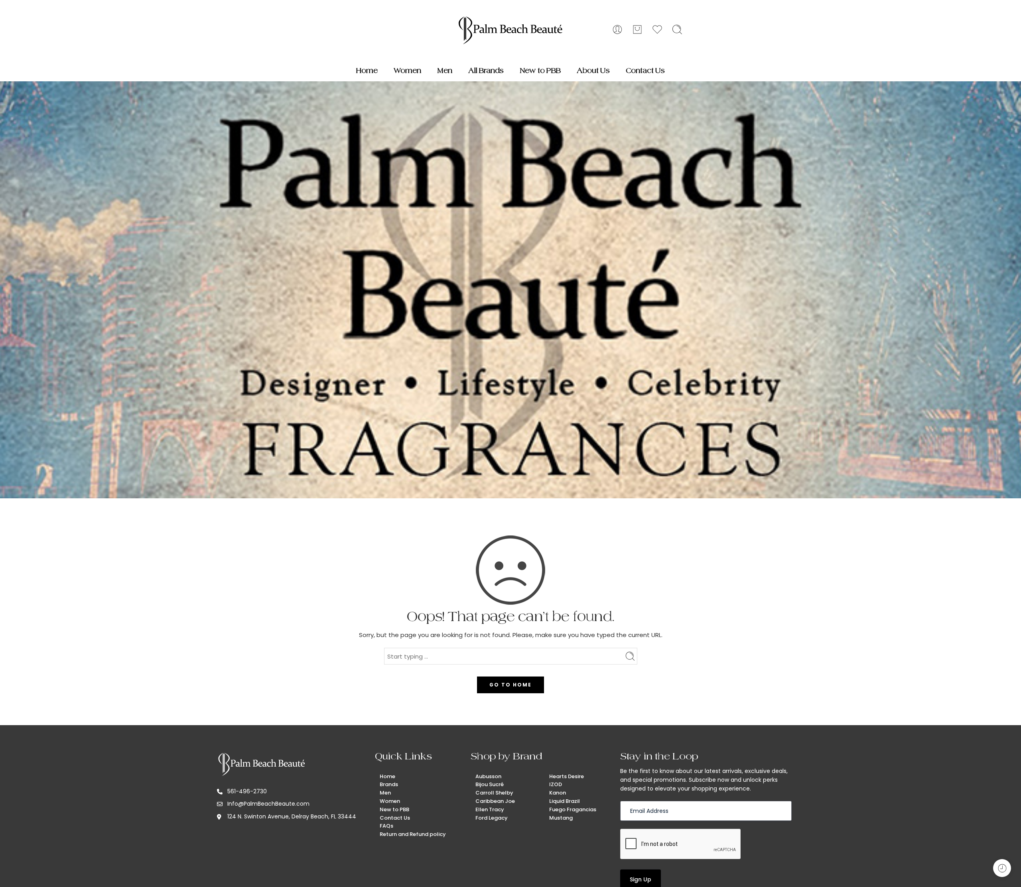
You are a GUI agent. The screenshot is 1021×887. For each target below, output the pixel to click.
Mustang (561, 818)
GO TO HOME (510, 684)
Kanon (557, 793)
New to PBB (540, 71)
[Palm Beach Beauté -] (510, 30)
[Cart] (637, 29)
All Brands (486, 71)
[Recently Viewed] (1002, 868)
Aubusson (488, 776)
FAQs (386, 826)
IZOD (555, 784)
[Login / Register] (617, 29)
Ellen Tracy (489, 809)
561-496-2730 (247, 791)
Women (407, 71)
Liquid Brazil (564, 801)
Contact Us (645, 71)
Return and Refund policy (413, 834)
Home (367, 71)
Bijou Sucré (489, 784)
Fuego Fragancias (572, 809)
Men (444, 71)
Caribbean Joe (495, 801)
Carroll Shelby (494, 793)
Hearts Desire (566, 776)
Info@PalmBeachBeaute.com (268, 804)
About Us (593, 71)
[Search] (677, 29)
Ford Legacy (491, 818)
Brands (389, 784)
